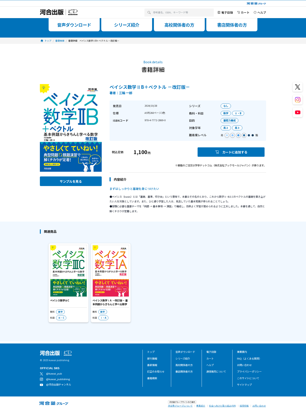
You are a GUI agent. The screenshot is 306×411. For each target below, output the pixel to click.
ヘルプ (210, 365)
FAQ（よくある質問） (249, 358)
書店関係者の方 (184, 371)
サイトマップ (244, 384)
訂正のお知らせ (155, 371)
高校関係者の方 (184, 365)
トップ (151, 352)
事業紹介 (200, 406)
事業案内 (242, 352)
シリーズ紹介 (182, 358)
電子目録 (211, 352)
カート (210, 358)
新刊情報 (152, 358)
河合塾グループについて (180, 406)
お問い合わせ (244, 365)
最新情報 (152, 365)
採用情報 (244, 406)
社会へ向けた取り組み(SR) (222, 406)
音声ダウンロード (185, 352)
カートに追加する (234, 152)
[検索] (148, 12)
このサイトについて (248, 378)
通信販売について (216, 371)
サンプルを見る (71, 181)
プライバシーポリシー (249, 371)
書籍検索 (152, 378)
